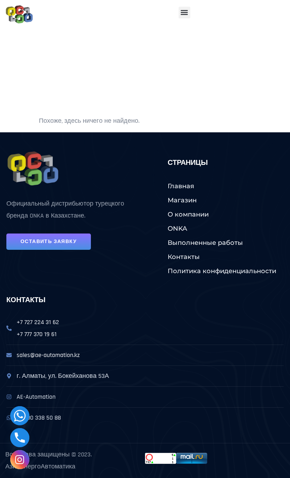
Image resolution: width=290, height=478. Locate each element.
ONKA (177, 228)
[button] (184, 12)
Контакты (184, 257)
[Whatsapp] (19, 415)
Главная (181, 186)
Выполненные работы (205, 243)
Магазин (182, 200)
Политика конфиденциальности (222, 271)
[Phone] (19, 437)
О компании (188, 214)
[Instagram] (19, 459)
